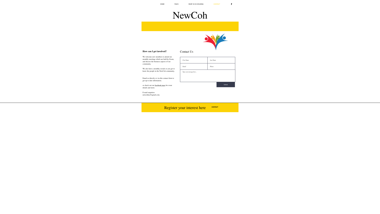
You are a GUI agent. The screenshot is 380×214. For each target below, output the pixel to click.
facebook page (160, 85)
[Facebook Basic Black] (231, 4)
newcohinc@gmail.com (151, 95)
